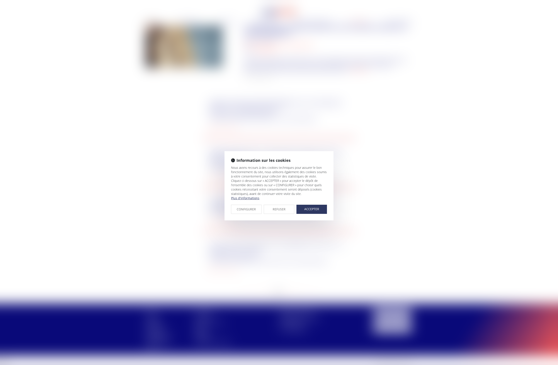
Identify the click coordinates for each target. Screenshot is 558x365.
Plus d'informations (245, 198)
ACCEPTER (311, 209)
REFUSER (279, 209)
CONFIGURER (246, 209)
